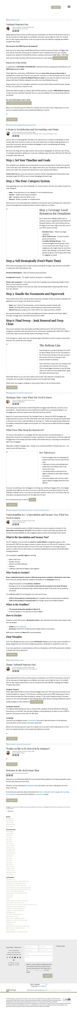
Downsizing (26, 133)
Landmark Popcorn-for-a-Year (18, 103)
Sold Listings (9, 826)
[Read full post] (38, 21)
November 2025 (10, 851)
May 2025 (9, 860)
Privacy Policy (32, 970)
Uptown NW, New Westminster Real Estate (17, 926)
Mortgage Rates (21, 401)
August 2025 (9, 855)
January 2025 (10, 868)
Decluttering (20, 133)
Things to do (34, 669)
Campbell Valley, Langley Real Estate (16, 883)
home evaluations (45, 792)
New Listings (9, 820)
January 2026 (10, 847)
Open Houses (10, 822)
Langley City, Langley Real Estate (15, 910)
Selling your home (52, 133)
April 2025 (9, 862)
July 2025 (9, 857)
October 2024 (10, 870)
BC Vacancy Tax (21, 522)
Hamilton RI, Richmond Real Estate (15, 908)
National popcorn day (22, 28)
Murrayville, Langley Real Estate (14, 914)
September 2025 (11, 853)
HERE (32, 499)
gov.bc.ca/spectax (20, 627)
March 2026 (9, 843)
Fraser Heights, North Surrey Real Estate (17, 901)
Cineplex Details (60, 58)
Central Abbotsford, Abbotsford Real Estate (18, 887)
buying (29, 786)
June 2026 (9, 837)
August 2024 (9, 874)
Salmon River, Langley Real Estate (15, 918)
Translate (43, 986)
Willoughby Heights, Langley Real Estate (17, 932)
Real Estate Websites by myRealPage (62, 990)
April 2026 (9, 841)
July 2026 (9, 835)
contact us (41, 970)
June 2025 (9, 859)
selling (35, 786)
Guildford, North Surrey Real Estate (15, 906)
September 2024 (11, 872)
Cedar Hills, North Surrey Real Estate (16, 885)
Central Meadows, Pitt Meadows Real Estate (18, 889)
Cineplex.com (36, 702)
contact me (40, 794)
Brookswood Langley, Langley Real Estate (17, 881)
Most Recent (9, 831)
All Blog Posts (10, 819)
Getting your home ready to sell (40, 133)
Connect (56, 7)
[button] (56, 7)
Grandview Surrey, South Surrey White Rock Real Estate (21, 904)
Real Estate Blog (10, 824)
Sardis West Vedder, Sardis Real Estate (17, 920)
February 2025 (10, 866)
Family (30, 133)
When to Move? (21, 753)
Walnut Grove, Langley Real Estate (15, 928)
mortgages (56, 792)
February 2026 (10, 845)
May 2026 (9, 839)
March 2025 (9, 864)
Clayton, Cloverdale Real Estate (14, 891)
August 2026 (9, 833)
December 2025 (10, 849)
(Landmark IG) (32, 720)
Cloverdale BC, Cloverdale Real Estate (16, 893)
